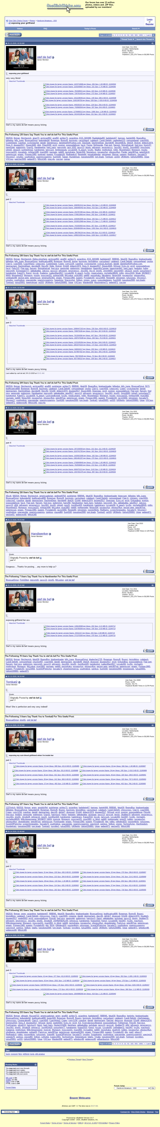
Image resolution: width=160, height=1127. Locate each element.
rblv (106, 821)
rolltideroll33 (121, 821)
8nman (17, 138)
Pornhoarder (59, 821)
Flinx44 (147, 812)
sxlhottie (45, 1037)
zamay (67, 159)
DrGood (116, 266)
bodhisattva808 (45, 261)
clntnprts (134, 498)
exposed (14, 1054)
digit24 (130, 143)
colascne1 (40, 264)
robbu (112, 821)
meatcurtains (97, 273)
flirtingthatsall (127, 145)
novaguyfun (102, 152)
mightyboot (107, 150)
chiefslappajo (143, 1018)
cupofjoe (22, 143)
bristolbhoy (93, 261)
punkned (41, 154)
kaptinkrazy (100, 505)
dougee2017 (19, 145)
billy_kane (19, 140)
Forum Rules (11, 1087)
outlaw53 (33, 1032)
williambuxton (103, 1039)
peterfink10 (144, 152)
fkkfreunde (98, 145)
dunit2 (49, 1023)
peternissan (11, 154)
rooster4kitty (93, 510)
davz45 (54, 812)
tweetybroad (31, 282)
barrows (121, 138)
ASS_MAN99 (85, 138)
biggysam (122, 496)
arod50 (55, 138)
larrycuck (50, 150)
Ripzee (115, 154)
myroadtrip (88, 1030)
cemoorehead (132, 140)
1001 (141, 35)
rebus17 (138, 1032)
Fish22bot (24, 580)
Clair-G (9, 264)
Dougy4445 (31, 145)
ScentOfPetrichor (44, 669)
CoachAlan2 (28, 264)
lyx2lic (90, 150)
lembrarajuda (61, 150)
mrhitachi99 (33, 152)
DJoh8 (66, 266)
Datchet (109, 1020)
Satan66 (50, 1034)
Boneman (55, 140)
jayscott (109, 814)
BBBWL (115, 259)
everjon (61, 145)
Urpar (146, 157)
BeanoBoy (141, 138)
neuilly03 (116, 1030)
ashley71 (64, 138)
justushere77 (145, 271)
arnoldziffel (43, 807)
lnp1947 (124, 817)
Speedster (58, 280)
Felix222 (15, 268)
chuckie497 (38, 662)
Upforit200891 (136, 157)
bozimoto (73, 140)
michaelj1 (138, 664)
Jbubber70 (125, 814)
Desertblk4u (120, 143)
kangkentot (39, 150)
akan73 (36, 138)
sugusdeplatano (105, 280)
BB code (9, 1078)
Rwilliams (132, 154)
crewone (72, 916)
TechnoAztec (129, 824)
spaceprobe (31, 280)
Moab (138, 273)
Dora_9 (9, 145)
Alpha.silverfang (39, 259)
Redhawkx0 (71, 154)
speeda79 (10, 1037)
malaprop (10, 1030)
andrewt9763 (60, 496)
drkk (39, 145)
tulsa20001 (20, 282)
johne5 (9, 150)
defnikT (62, 812)
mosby (144, 150)
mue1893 (44, 152)
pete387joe (133, 152)
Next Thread (87, 1059)
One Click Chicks (138, 1112)
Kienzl (29, 273)
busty (8, 1054)
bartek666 (130, 138)
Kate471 (21, 273)
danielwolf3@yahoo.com (70, 143)
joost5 (136, 271)
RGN (52, 925)
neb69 (61, 152)
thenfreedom (142, 824)
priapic (21, 154)
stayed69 (58, 512)
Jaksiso (45, 271)
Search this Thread (144, 39)
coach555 (144, 140)
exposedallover (73, 145)
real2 (131, 1032)
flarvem (116, 145)
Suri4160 (57, 157)
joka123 (16, 150)
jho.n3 (92, 271)
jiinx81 (126, 147)
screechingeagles (118, 510)
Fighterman (123, 1023)
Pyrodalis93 (59, 154)
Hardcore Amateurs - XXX (47, 21)
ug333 (117, 157)
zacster (59, 159)
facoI (83, 145)
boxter (75, 261)
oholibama (10, 1032)
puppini (50, 154)
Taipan (65, 157)
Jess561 (118, 147)
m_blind (96, 819)
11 (125, 35)
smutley (19, 157)
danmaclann (11, 266)
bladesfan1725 (95, 659)
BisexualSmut (31, 140)
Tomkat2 (109, 157)
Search (135, 29)
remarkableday (94, 154)
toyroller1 (55, 826)
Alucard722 (34, 1016)
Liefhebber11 (118, 1027)
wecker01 (10, 514)
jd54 (16, 505)
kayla (32, 1054)
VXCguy (9, 159)
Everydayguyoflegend (92, 1023)
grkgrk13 (22, 1025)
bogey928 (51, 1018)
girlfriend (26, 1054)
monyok (56, 819)
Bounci (125, 659)
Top (156, 1112)
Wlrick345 (42, 159)
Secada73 (142, 154)
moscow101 (11, 152)
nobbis (130, 819)
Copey (61, 264)
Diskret (137, 143)
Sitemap (150, 1112)
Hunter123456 (60, 1025)
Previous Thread (74, 1059)
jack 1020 (71, 147)
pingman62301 (48, 278)
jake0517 (69, 393)
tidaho (34, 928)
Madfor (98, 150)
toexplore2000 (87, 157)
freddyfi (18, 814)
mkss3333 (129, 273)
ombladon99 (11, 278)
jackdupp (92, 814)
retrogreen (106, 154)
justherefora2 (27, 150)
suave (93, 280)
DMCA (80, 1123)
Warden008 (88, 282)
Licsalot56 (72, 150)
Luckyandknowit (53, 395)
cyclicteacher (33, 143)
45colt (8, 496)
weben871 (31, 159)
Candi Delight (106, 140)
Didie (52, 266)
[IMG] (8, 1082)
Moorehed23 (124, 150)
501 (136, 35)
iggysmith (61, 147)
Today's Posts (90, 29)
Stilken (79, 280)
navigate (53, 152)
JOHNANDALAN (60, 921)
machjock (138, 921)
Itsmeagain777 (22, 271)
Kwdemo (44, 273)
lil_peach (82, 150)
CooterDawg (11, 143)
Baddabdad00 (98, 138)
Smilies (8, 1080)
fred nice (138, 145)
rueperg (123, 154)
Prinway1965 (30, 154)
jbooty (88, 147)
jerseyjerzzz (107, 147)
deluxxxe (119, 1020)
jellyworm (96, 147)
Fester (89, 145)
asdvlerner (56, 386)
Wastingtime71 (101, 282)
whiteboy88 (144, 928)
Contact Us (125, 1112)
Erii (79, 1023)
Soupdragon (96, 1034)
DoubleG (144, 916)
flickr (20, 1054)
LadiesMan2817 (56, 273)
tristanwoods (128, 669)
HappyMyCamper (100, 268)
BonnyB (64, 140)
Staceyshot (70, 280)
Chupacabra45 (24, 1020)
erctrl (54, 145)
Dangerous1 (52, 143)
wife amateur (40, 1054)
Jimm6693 (134, 147)
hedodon (138, 268)
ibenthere (72, 1025)
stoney (87, 280)
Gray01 (30, 147)
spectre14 (94, 824)
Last (149, 35)
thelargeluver (80, 1037)
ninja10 (123, 819)
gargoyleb (10, 147)
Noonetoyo (91, 152)
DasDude (86, 143)
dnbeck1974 (147, 143)
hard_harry (51, 147)
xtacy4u (51, 159)
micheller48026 (111, 273)
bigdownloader (145, 259)
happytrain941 (116, 268)
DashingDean (98, 143)
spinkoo (49, 512)
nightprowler (83, 507)
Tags (8, 1050)
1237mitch (10, 807)
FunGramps (11, 1025)
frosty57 (147, 145)
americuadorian (46, 496)
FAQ (45, 29)
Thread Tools (126, 39)
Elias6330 (46, 145)
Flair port (108, 145)
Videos (20, 29)
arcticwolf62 (45, 138)
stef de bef (44, 57)
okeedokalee (24, 821)
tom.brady (99, 157)
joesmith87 (119, 271)
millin (115, 150)
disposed (94, 662)
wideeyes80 (21, 402)
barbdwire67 (111, 138)
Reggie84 (82, 154)
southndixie (30, 157)
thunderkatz (74, 157)
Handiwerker (39, 147)
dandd (43, 143)
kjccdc (36, 273)
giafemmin (20, 147)
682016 (9, 138)
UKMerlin (125, 157)
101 (132, 35)
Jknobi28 (26, 817)
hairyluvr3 (55, 814)
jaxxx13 (80, 147)
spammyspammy (44, 157)
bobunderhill (44, 140)
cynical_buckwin (104, 264)
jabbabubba (35, 271)
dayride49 (109, 143)
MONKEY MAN (45, 819)
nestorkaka (70, 152)
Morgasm (136, 150)
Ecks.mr (125, 266)
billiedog (9, 140)
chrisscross (126, 810)
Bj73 (147, 386)
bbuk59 (124, 259)
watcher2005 (20, 159)
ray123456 (100, 278)
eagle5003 (22, 918)
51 (128, 35)
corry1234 (69, 264)
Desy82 (44, 266)
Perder (124, 152)
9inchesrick (26, 138)
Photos (32, 21)
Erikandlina (136, 500)
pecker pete (23, 278)
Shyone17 (10, 157)
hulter (145, 268)
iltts (115, 503)
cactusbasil (84, 140)
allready (24, 1016)
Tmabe (97, 1037)
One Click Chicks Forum (18, 21)
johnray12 (35, 817)
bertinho (130, 1016)
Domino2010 (11, 1023)
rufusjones (131, 278)
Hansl (64, 814)
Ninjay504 (80, 152)
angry (34, 807)
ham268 (66, 503)
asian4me (73, 138)
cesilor (150, 261)
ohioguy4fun (114, 152)
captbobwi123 (119, 140)
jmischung (145, 147)
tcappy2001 (55, 1037)
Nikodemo (106, 275)
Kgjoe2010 (88, 817)
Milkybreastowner (28, 819)
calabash (94, 140)
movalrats (22, 152)
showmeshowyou (71, 669)
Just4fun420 (76, 505)
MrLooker (69, 275)
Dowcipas (96, 391)
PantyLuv (121, 923)
